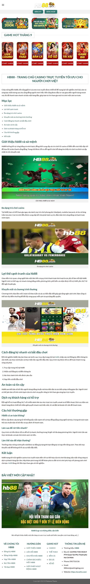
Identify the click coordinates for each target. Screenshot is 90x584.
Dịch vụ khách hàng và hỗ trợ (15, 128)
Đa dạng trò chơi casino (13, 113)
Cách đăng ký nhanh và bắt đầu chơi (17, 121)
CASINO (52, 548)
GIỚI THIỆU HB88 (33, 548)
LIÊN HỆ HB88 (32, 552)
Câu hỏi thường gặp (11, 132)
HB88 (77, 548)
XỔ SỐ (51, 563)
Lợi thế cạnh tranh (11, 109)
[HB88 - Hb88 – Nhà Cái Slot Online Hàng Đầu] (45, 5)
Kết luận (7, 136)
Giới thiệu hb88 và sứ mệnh (14, 105)
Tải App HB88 (9, 567)
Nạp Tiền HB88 (10, 559)
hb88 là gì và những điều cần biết (45, 531)
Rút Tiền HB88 (9, 563)
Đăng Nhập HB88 (10, 555)
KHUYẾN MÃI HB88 (34, 556)
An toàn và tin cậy (10, 125)
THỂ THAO (53, 552)
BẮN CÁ (52, 556)
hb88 (57, 357)
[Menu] (3, 5)
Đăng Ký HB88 (9, 551)
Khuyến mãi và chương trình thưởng (18, 117)
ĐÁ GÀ (51, 560)
